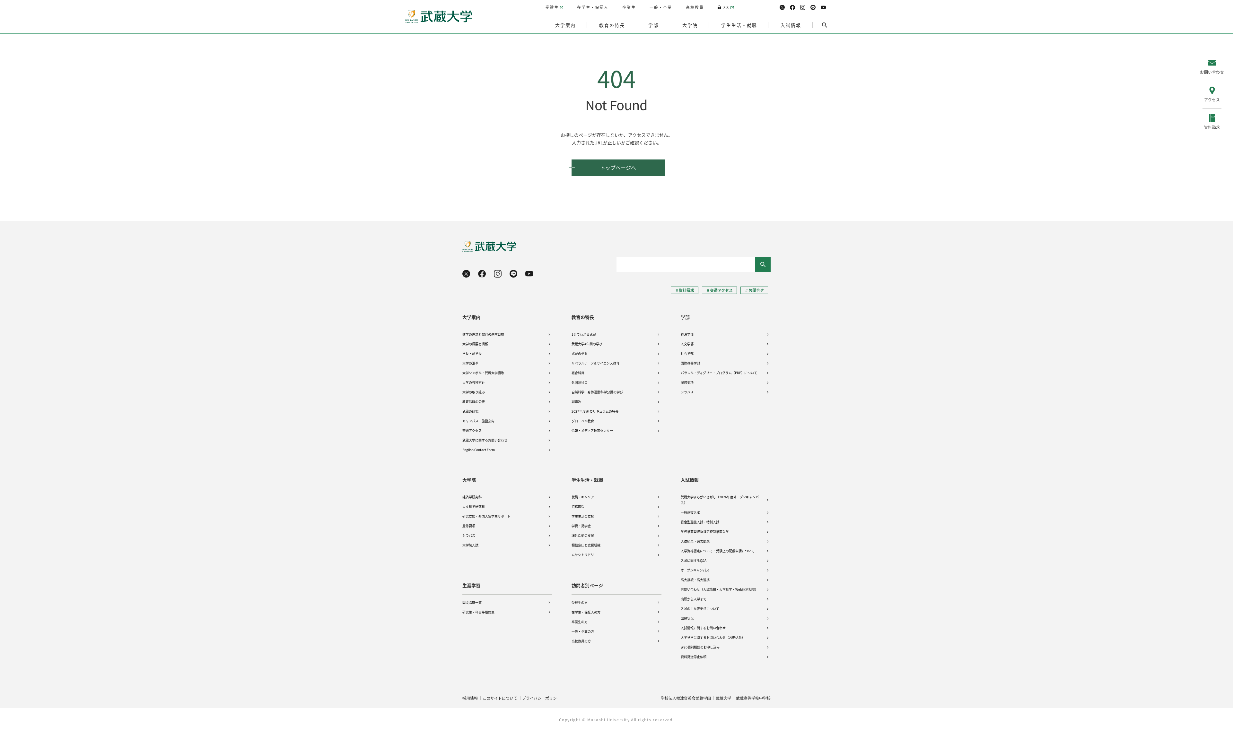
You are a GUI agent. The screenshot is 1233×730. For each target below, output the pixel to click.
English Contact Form (478, 449)
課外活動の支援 (583, 535)
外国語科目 (580, 382)
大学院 (469, 480)
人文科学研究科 (473, 506)
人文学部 (687, 343)
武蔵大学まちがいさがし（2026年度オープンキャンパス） (720, 499)
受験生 (552, 7)
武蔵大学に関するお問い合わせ (484, 440)
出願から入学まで (693, 599)
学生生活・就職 (587, 480)
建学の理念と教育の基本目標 (483, 334)
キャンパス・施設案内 (478, 420)
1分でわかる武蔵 (584, 334)
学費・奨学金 (581, 525)
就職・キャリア (583, 496)
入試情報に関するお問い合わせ (703, 627)
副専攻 (576, 401)
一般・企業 (661, 7)
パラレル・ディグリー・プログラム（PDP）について (719, 372)
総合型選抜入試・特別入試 (700, 522)
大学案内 (471, 317)
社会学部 (687, 353)
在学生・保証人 (592, 7)
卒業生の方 (580, 621)
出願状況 (687, 618)
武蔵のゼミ (580, 353)
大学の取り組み (473, 392)
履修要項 (687, 382)
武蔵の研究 (470, 411)
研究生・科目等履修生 (478, 612)
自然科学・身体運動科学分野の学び (597, 392)
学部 (685, 317)
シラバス (687, 392)
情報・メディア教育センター (592, 430)
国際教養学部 (690, 363)
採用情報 (470, 698)
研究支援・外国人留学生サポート (486, 516)
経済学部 (687, 334)
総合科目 (578, 372)
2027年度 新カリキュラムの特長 (595, 411)
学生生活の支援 (583, 516)
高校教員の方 (581, 641)
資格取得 (578, 506)
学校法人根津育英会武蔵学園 (686, 698)
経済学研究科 (472, 496)
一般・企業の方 (583, 631)
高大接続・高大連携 (695, 579)
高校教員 (695, 7)
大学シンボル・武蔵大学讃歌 (483, 372)
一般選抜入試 (690, 512)
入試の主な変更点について (700, 608)
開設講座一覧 (472, 602)
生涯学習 (471, 585)
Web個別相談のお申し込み (700, 647)
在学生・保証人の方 (586, 612)
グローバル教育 (583, 420)
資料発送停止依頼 (693, 656)
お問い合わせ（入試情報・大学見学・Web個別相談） (719, 589)
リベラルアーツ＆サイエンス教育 (595, 363)
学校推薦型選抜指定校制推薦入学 (705, 531)
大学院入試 (470, 545)
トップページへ (618, 167)
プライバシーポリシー (541, 698)
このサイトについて (500, 698)
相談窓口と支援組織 (586, 545)
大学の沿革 (470, 363)
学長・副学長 (472, 353)
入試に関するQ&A (693, 560)
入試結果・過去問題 (695, 541)
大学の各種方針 (473, 382)
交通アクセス (472, 430)
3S (726, 7)
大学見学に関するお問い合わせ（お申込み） (713, 637)
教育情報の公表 (473, 401)
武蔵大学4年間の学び (587, 343)
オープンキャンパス (695, 570)
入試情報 (690, 480)
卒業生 (629, 7)
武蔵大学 (723, 698)
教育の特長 (583, 317)
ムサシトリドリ (583, 554)
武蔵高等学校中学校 (753, 698)
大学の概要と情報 (475, 343)
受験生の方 (580, 602)
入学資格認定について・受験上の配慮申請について (718, 550)
